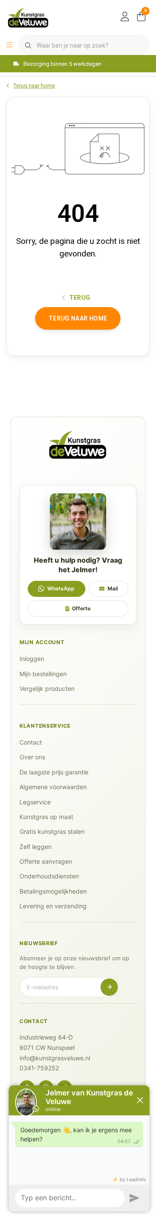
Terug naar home (78, 318)
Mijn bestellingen (43, 673)
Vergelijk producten (47, 688)
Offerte (81, 608)
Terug (80, 297)
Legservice (35, 802)
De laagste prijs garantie (54, 772)
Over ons (32, 757)
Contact (31, 742)
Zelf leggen (36, 846)
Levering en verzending (53, 906)
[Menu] (9, 45)
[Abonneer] (109, 987)
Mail (112, 588)
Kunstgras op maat (46, 816)
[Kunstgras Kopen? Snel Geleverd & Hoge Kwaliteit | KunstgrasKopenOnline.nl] (28, 17)
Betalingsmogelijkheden (53, 891)
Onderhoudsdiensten (49, 876)
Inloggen (32, 658)
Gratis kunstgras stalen (52, 831)
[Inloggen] (125, 17)
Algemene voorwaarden (53, 786)
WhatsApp (61, 588)
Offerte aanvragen (46, 861)
